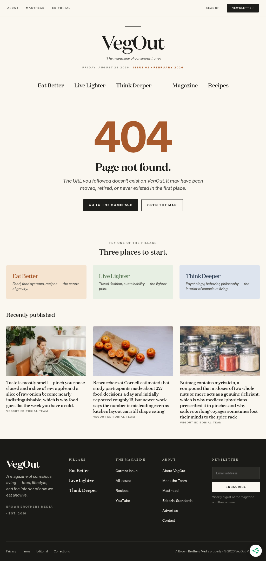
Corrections (62, 551)
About (13, 8)
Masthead (35, 8)
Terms (26, 551)
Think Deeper (133, 85)
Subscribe (236, 487)
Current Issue (127, 471)
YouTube (123, 501)
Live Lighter (89, 85)
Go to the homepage (111, 204)
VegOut (133, 41)
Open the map (162, 205)
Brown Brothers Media (193, 551)
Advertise (170, 510)
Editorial (61, 8)
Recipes (218, 85)
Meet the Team (174, 480)
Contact (168, 520)
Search (213, 8)
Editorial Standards (177, 501)
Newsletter (243, 8)
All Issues (123, 480)
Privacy (11, 551)
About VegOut (173, 471)
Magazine (185, 85)
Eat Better (51, 85)
